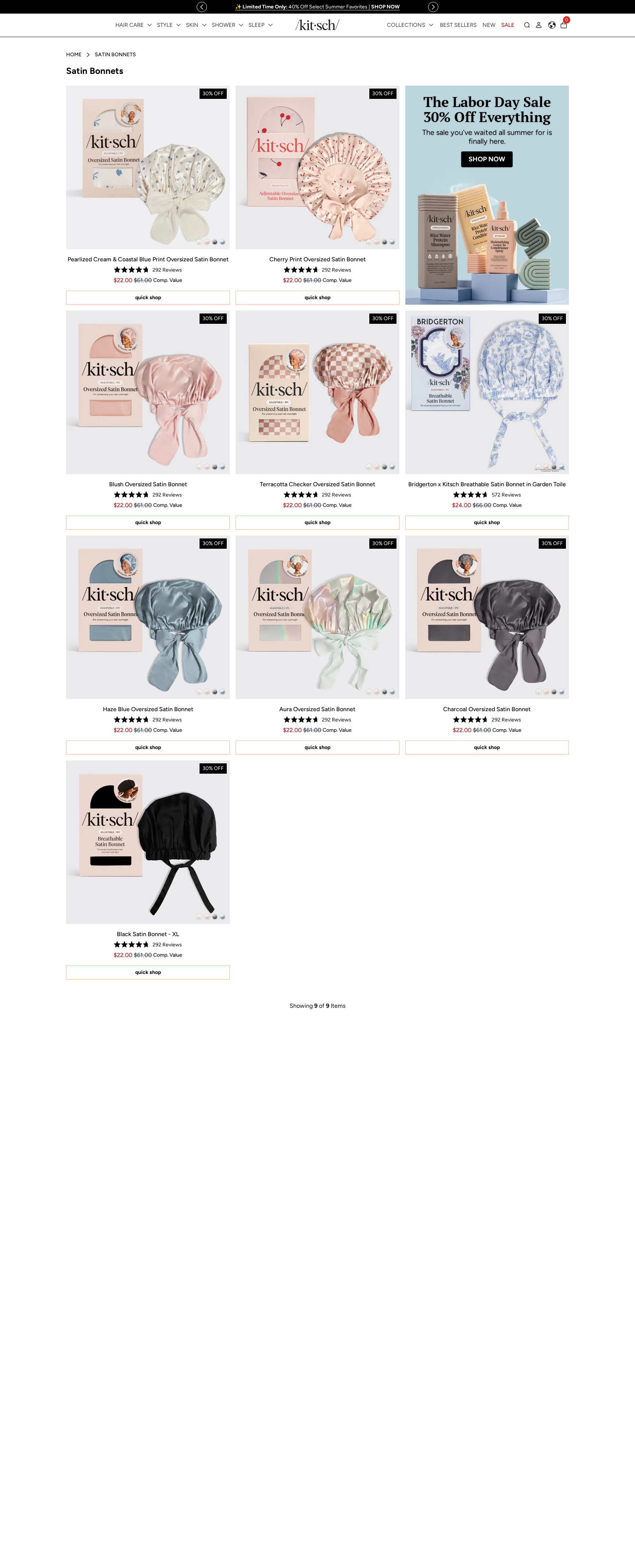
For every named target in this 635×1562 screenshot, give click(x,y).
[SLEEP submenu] (270, 25)
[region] (317, 7)
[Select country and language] (552, 25)
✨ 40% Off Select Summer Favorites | (317, 7)
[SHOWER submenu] (241, 25)
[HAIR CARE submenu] (149, 25)
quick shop (148, 297)
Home (74, 54)
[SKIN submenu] (204, 25)
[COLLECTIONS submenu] (431, 25)
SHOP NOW (487, 159)
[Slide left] (202, 7)
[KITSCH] (317, 25)
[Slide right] (433, 7)
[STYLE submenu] (178, 25)
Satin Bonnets (115, 54)
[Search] (527, 25)
